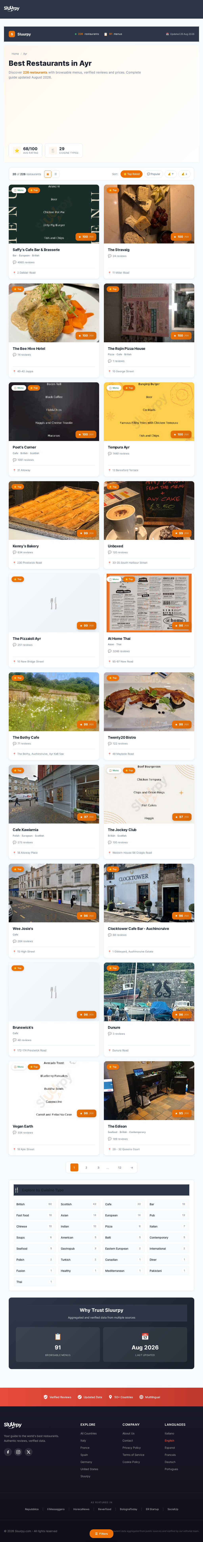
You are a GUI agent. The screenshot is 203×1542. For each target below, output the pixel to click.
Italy (83, 1440)
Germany (86, 1462)
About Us (128, 1433)
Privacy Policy (132, 1447)
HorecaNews (81, 1509)
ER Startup (152, 1509)
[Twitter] (29, 1452)
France (84, 1447)
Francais (170, 1454)
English (169, 1440)
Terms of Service (133, 1454)
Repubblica (31, 1509)
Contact (128, 1440)
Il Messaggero (56, 1509)
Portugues (171, 1469)
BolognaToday (128, 1509)
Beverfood (104, 1509)
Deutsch (170, 1462)
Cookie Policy (131, 1462)
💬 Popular (153, 174)
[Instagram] (18, 1452)
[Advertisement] (101, 111)
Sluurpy (85, 1476)
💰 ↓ (184, 174)
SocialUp (173, 1509)
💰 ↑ (171, 174)
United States (89, 1469)
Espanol (170, 1447)
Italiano (169, 1433)
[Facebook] (8, 1452)
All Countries (88, 1433)
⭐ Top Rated (132, 174)
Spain (84, 1454)
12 (119, 1167)
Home (15, 53)
